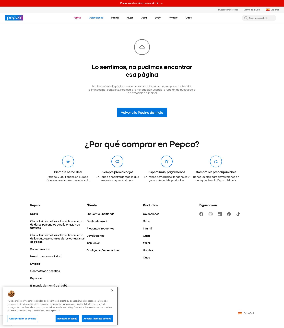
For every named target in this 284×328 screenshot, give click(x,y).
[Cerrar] (112, 290)
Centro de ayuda (252, 9)
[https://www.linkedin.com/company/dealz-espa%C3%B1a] (220, 214)
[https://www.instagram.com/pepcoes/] (211, 214)
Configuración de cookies (22, 318)
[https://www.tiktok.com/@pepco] (238, 214)
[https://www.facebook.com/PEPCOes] (202, 214)
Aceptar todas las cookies (97, 318)
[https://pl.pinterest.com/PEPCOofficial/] (229, 214)
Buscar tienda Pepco (228, 9)
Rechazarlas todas (67, 318)
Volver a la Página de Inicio (142, 112)
